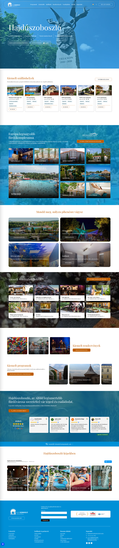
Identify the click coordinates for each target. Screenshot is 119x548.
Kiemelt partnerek (39, 540)
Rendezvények (57, 4)
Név (42, 515)
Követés (109, 461)
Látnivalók (41, 4)
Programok (33, 4)
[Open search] (96, 4)
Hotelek (36, 535)
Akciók (73, 4)
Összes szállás (37, 533)
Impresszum (63, 540)
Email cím (43, 510)
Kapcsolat (79, 4)
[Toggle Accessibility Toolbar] (3, 544)
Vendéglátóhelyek (38, 542)
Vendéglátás (66, 4)
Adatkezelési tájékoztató (66, 538)
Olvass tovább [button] (54, 430)
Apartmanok (37, 537)
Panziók (36, 538)
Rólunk (62, 535)
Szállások (48, 4)
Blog (61, 537)
